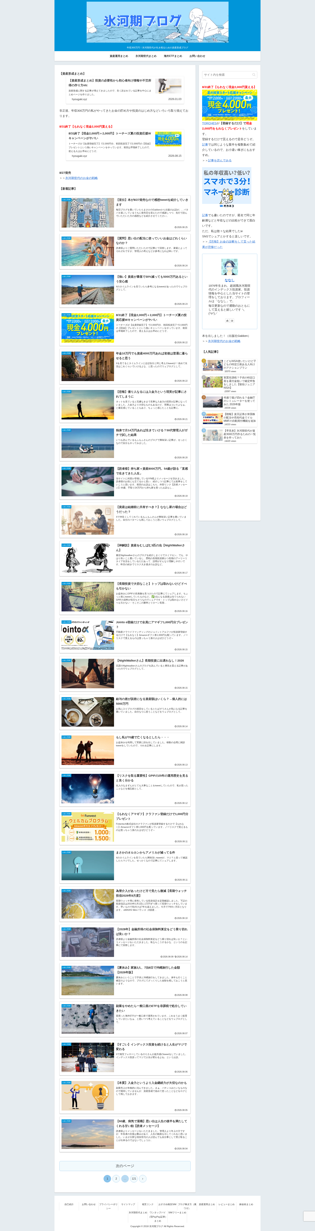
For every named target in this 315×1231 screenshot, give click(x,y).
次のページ (125, 1166)
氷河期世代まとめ (138, 1212)
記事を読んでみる (220, 160)
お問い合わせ (89, 1204)
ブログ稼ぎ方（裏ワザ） (187, 1206)
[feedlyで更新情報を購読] (232, 320)
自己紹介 (69, 1204)
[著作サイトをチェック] (227, 320)
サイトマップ (128, 1204)
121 (134, 1178)
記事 (205, 144)
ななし (230, 280)
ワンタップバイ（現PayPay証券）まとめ (157, 1216)
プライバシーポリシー (108, 1206)
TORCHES (209, 123)
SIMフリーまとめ (177, 1212)
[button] (254, 75)
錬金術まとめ (246, 1204)
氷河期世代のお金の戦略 (81, 178)
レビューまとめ (227, 1204)
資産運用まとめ (207, 1204)
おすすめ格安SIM (167, 1204)
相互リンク (148, 1204)
